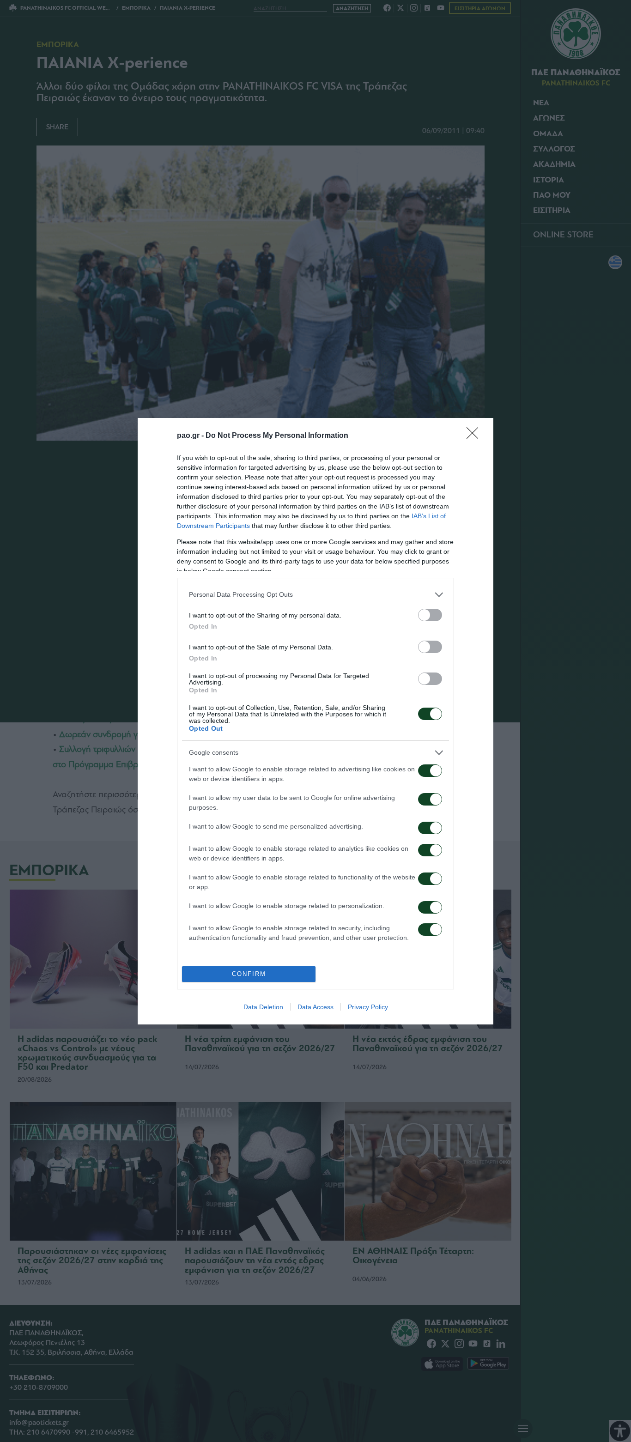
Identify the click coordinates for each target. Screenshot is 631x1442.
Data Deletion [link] (263, 1007)
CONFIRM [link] (249, 973)
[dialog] (315, 721)
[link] (475, 436)
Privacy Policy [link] (368, 1007)
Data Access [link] (315, 1007)
